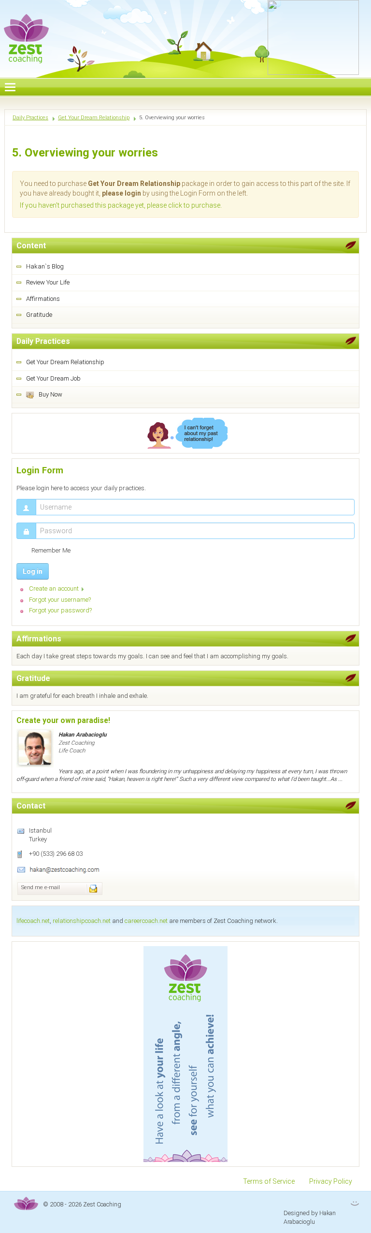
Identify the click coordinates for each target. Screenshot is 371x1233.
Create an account (54, 588)
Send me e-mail (40, 887)
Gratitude (39, 314)
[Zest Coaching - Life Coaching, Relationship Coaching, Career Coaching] (26, 32)
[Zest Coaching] (185, 1054)
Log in (33, 571)
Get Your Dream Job (53, 378)
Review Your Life (48, 282)
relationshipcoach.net (82, 920)
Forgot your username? (60, 599)
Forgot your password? (60, 610)
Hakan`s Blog (45, 266)
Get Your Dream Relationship (65, 362)
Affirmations (43, 298)
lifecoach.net (33, 920)
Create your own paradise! (63, 720)
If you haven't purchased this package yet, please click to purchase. (121, 205)
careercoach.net (146, 920)
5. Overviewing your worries (85, 152)
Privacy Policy (330, 1181)
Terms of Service (269, 1181)
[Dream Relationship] (185, 433)
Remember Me (51, 550)
